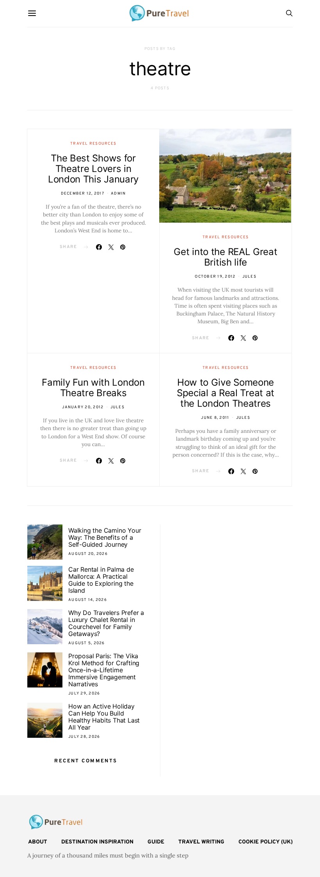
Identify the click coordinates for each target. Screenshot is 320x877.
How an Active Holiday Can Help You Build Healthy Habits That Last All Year (104, 716)
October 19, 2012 (215, 276)
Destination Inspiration (97, 842)
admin (118, 193)
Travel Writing (201, 842)
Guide (156, 842)
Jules (249, 276)
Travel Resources (93, 143)
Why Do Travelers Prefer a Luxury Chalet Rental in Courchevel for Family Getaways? (106, 623)
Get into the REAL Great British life (225, 257)
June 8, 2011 (215, 417)
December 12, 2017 (82, 193)
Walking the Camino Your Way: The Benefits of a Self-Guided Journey (104, 537)
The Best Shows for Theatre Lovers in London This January (93, 168)
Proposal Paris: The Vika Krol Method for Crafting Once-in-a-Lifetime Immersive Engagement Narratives (103, 670)
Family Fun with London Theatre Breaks (93, 388)
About (37, 842)
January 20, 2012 (82, 407)
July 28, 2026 (84, 736)
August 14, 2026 (87, 599)
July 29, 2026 (84, 693)
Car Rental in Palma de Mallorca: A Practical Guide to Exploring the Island (101, 579)
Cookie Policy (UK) (265, 842)
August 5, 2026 (86, 643)
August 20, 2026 (88, 553)
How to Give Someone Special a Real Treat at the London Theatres (225, 393)
